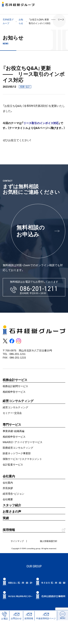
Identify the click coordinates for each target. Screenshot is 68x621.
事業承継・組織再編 (13, 431)
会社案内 (8, 482)
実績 (6, 518)
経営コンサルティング (15, 407)
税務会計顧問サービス (15, 386)
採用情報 (9, 530)
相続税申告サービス (14, 391)
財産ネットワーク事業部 (17, 453)
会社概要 (8, 499)
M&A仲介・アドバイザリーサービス (22, 442)
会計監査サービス (13, 464)
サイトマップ (17, 541)
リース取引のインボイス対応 (41, 123)
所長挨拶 (8, 488)
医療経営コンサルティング (18, 447)
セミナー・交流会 (12, 413)
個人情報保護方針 (48, 541)
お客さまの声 (12, 511)
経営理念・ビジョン (13, 493)
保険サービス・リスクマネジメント (22, 459)
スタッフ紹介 (12, 505)
